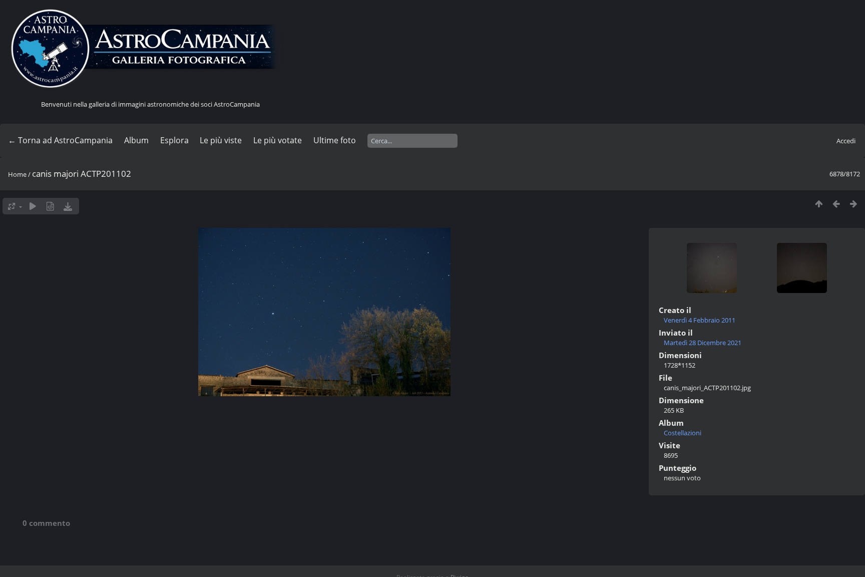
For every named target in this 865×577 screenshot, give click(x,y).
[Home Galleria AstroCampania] (150, 49)
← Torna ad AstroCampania (60, 140)
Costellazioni (682, 432)
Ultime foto (334, 140)
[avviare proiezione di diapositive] (33, 206)
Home (17, 174)
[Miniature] (818, 203)
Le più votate (277, 140)
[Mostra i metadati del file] (50, 206)
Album (136, 140)
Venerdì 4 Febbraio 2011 (699, 320)
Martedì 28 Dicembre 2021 (702, 342)
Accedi (845, 140)
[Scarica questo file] (68, 206)
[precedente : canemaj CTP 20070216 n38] (836, 203)
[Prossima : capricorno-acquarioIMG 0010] (853, 203)
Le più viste (221, 140)
